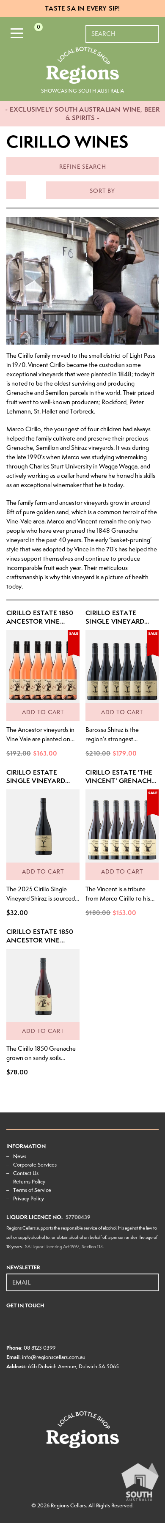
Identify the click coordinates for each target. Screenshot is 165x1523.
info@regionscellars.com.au (53, 1357)
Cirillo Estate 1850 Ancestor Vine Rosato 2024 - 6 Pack (39, 625)
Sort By (102, 190)
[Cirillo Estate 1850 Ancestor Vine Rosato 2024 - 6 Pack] (43, 666)
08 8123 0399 (39, 1347)
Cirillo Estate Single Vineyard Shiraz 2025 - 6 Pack (120, 621)
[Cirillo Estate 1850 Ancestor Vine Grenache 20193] (43, 985)
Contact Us (25, 1173)
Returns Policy (29, 1181)
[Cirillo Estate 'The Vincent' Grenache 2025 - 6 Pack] (122, 826)
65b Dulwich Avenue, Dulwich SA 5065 (73, 1366)
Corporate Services (35, 1164)
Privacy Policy (28, 1198)
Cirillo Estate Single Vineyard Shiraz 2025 (35, 781)
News (19, 1156)
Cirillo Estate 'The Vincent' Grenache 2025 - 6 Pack (120, 781)
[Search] (153, 29)
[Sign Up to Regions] (153, 1277)
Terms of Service (32, 1190)
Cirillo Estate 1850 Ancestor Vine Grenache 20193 (39, 940)
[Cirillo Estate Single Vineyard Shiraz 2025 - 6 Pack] (122, 666)
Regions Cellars (68, 1505)
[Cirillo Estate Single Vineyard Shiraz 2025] (43, 826)
